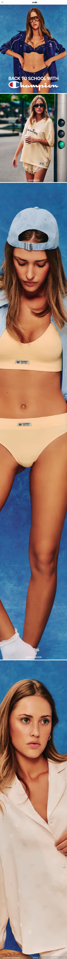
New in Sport (18, 957)
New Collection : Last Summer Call (42, 957)
